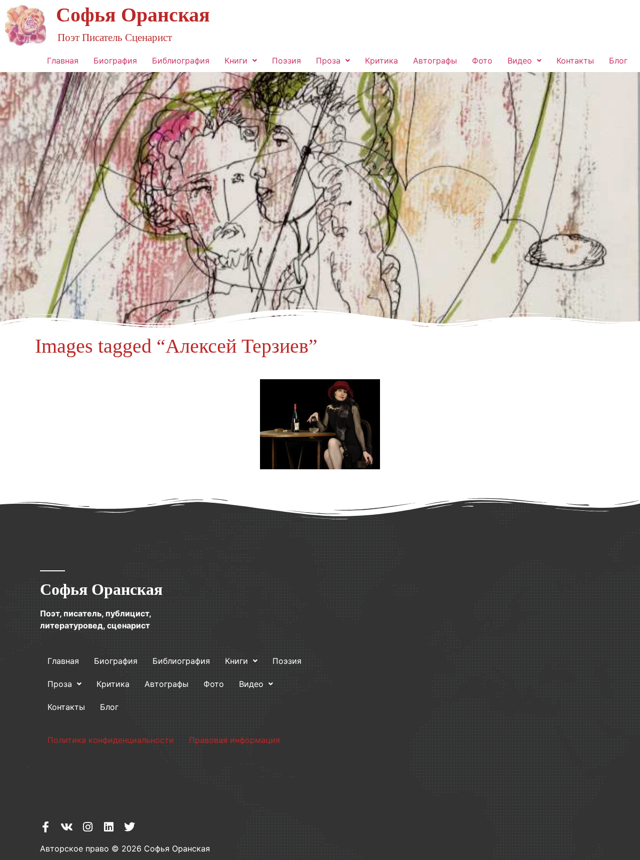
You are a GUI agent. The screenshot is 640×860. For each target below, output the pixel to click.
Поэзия (286, 61)
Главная (62, 61)
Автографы (435, 61)
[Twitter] (129, 826)
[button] (240, 60)
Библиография (181, 61)
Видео (520, 61)
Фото (482, 61)
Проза (328, 61)
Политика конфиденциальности (111, 740)
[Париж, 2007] (320, 424)
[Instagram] (87, 826)
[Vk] (66, 826)
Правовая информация (234, 740)
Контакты (575, 61)
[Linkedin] (108, 826)
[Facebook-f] (45, 826)
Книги (236, 61)
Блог (618, 61)
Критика (381, 61)
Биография (115, 61)
